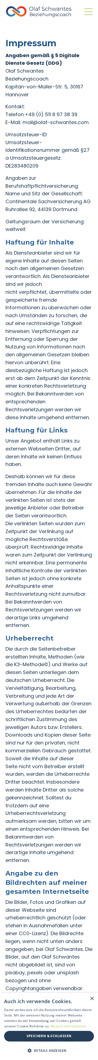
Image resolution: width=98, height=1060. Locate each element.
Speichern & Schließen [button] (49, 1036)
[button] (49, 1050)
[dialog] (49, 1026)
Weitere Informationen (68, 1026)
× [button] (92, 999)
